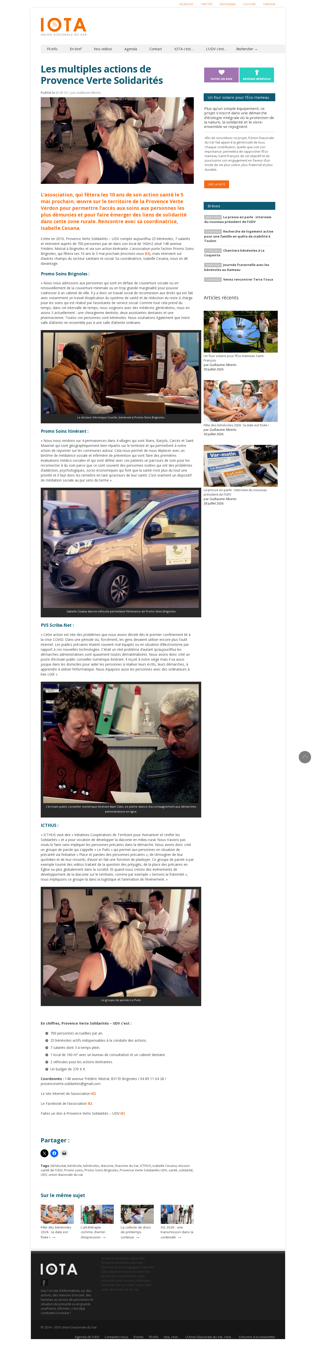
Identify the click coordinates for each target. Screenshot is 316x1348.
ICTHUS (145, 1165)
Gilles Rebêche (111, 1272)
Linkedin (269, 4)
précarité (107, 1280)
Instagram (228, 4)
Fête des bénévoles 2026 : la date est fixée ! (56, 1232)
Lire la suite (216, 184)
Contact (155, 49)
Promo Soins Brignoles (101, 1170)
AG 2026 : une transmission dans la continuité (177, 1232)
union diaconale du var (66, 1174)
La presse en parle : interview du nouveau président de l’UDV (237, 219)
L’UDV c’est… (216, 49)
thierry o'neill (125, 1285)
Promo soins (73, 1170)
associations (121, 1258)
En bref (75, 49)
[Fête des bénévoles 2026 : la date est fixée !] (57, 1222)
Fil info (52, 49)
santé (173, 1170)
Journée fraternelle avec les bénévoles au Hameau (236, 267)
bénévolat (58, 1165)
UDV (44, 1174)
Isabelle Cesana (165, 1165)
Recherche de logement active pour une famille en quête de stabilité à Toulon (238, 236)
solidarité (186, 1170)
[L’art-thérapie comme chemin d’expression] (97, 1222)
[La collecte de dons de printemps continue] (137, 1222)
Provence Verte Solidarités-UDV (143, 1170)
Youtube (249, 4)
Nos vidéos (103, 49)
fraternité (147, 1267)
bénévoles (91, 1165)
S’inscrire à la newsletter (257, 1337)
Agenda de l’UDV (87, 1337)
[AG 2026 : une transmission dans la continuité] (177, 1222)
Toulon (139, 1285)
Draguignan (132, 1267)
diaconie (107, 1165)
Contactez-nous (116, 1337)
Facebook (186, 4)
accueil (106, 1258)
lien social (119, 1276)
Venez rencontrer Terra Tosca (248, 279)
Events (139, 1337)
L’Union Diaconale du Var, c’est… (209, 1337)
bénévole (74, 1165)
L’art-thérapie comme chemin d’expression (93, 1232)
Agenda (130, 49)
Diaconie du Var (127, 1165)
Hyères (128, 1272)
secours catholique (137, 1280)
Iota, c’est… (172, 1337)
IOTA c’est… (184, 49)
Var (136, 1289)
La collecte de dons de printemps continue (136, 1232)
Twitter (206, 4)
